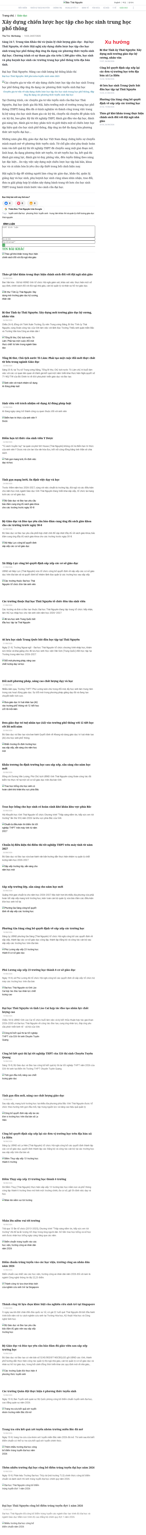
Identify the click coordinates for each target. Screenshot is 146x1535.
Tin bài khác (13, 249)
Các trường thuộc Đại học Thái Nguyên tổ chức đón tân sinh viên (43, 601)
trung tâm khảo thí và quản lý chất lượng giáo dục (71, 213)
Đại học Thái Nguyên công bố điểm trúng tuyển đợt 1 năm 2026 (42, 1505)
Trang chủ (8, 15)
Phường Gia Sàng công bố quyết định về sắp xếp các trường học (43, 928)
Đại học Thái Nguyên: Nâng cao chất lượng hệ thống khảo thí (39, 71)
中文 (124, 3)
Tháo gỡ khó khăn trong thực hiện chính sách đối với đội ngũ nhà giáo (47, 274)
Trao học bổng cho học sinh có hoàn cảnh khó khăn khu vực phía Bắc (46, 806)
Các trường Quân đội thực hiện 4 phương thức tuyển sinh (39, 1391)
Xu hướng (117, 42)
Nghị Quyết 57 (71, 8)
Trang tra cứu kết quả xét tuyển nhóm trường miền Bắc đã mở (42, 1429)
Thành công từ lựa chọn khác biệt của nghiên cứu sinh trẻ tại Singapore (48, 1304)
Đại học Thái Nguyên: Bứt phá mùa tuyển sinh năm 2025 (30, 76)
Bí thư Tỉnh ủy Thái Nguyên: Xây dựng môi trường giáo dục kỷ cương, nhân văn (120, 53)
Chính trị (57, 8)
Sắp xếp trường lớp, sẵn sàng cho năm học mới (32, 886)
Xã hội (106, 8)
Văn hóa (96, 8)
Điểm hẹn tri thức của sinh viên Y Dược (27, 438)
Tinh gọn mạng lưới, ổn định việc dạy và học (30, 479)
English (117, 3)
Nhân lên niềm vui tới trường (21, 1220)
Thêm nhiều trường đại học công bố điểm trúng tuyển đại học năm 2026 (48, 1467)
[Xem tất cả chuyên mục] (133, 8)
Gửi (3, 245)
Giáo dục (124, 8)
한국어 (131, 3)
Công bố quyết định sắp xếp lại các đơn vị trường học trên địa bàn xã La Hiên (120, 71)
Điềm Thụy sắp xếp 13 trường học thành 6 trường (34, 1179)
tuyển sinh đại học (16, 213)
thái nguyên (7, 217)
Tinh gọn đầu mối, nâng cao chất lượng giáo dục (33, 1095)
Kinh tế (85, 8)
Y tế (114, 8)
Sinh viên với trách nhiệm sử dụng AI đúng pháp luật (36, 403)
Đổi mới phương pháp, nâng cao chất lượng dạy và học (37, 681)
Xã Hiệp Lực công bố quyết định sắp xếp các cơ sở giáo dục (40, 563)
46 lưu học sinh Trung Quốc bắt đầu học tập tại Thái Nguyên (41, 639)
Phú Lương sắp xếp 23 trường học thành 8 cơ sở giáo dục (38, 970)
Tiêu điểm (22, 8)
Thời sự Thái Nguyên (40, 8)
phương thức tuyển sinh (37, 213)
